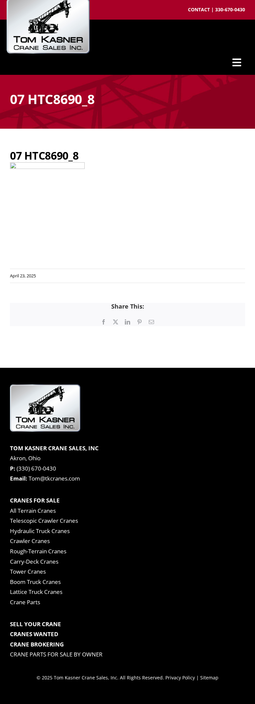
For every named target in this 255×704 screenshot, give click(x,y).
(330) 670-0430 (36, 468)
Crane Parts (25, 602)
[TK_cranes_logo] (45, 387)
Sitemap (209, 677)
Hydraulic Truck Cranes (40, 531)
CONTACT (199, 9)
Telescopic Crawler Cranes (44, 520)
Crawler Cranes (30, 541)
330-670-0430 (230, 9)
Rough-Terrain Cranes (38, 551)
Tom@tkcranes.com (54, 478)
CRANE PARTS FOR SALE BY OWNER (56, 654)
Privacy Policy (180, 677)
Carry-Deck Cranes (34, 561)
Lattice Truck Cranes (36, 592)
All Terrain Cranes (33, 510)
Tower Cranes (28, 571)
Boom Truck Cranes (35, 582)
